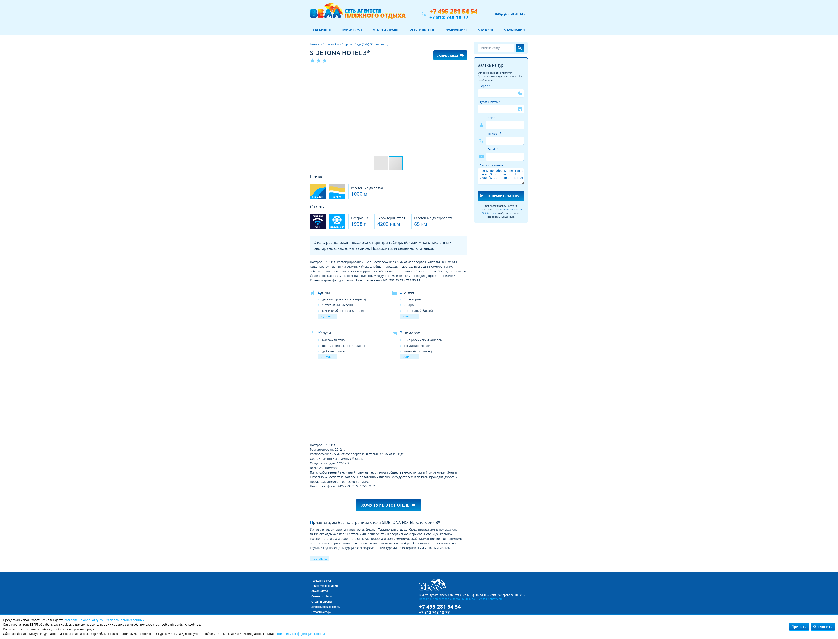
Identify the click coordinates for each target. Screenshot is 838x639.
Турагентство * (490, 102)
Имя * (492, 118)
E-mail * (493, 149)
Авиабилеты (319, 591)
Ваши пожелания (491, 165)
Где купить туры (321, 580)
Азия (338, 44)
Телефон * (494, 133)
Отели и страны (386, 29)
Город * (485, 86)
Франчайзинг (456, 29)
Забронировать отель (325, 607)
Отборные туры (422, 29)
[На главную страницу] (358, 13)
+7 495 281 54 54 (453, 11)
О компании (514, 29)
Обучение (485, 29)
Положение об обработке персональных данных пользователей (460, 599)
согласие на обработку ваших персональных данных (104, 620)
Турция (348, 44)
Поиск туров (352, 29)
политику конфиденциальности (301, 634)
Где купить (322, 29)
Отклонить (823, 626)
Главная (315, 44)
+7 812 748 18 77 (449, 17)
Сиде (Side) (362, 44)
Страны (328, 44)
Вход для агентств (510, 14)
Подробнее (327, 316)
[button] (463, 71)
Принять (799, 626)
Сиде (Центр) (379, 44)
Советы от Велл (321, 596)
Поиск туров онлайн (324, 586)
